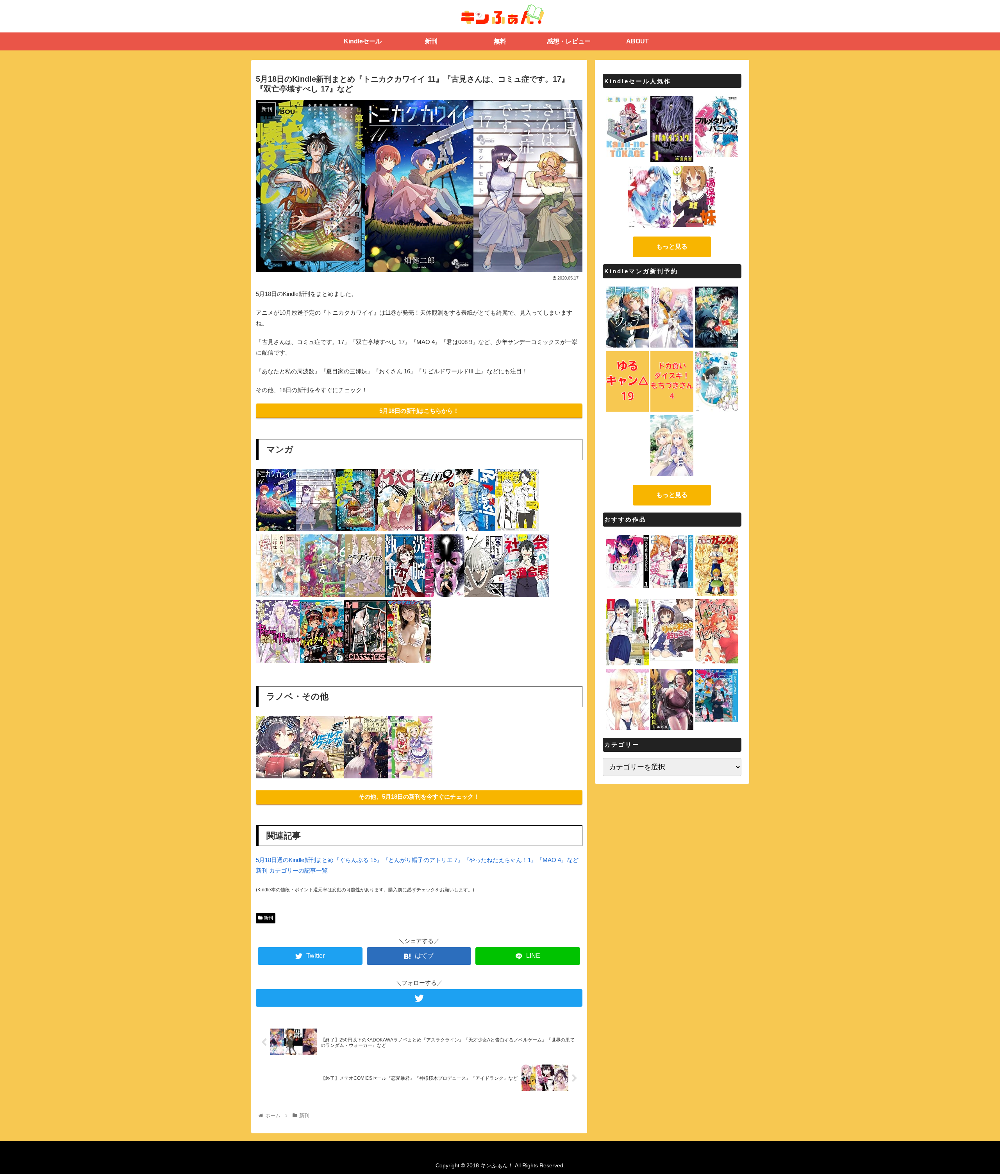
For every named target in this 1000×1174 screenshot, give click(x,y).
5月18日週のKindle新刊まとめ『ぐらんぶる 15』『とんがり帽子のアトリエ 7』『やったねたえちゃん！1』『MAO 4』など (417, 860)
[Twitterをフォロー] (419, 998)
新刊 (267, 918)
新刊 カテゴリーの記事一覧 (292, 870)
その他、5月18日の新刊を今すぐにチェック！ (419, 796)
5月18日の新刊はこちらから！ (419, 410)
